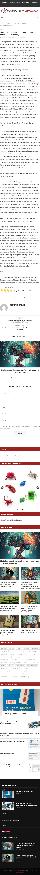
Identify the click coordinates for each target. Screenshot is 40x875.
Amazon (11, 648)
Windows (4, 676)
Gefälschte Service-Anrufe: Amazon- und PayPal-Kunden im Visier (9, 584)
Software (4, 671)
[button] (1, 359)
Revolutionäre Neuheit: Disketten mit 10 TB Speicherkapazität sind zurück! (7, 633)
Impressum (35, 2)
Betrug (26, 648)
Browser (35, 648)
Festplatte (16, 657)
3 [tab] (22, 509)
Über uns (4, 2)
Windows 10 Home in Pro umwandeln (12, 741)
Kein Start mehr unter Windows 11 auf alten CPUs (30, 631)
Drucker (13, 654)
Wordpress (23, 676)
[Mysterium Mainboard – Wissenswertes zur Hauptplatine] (34, 725)
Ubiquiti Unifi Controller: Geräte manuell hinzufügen (10, 766)
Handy (23, 659)
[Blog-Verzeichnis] (6, 832)
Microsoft (34, 662)
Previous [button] (2, 487)
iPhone (18, 662)
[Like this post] (24, 298)
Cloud (12, 651)
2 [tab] (20, 509)
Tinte (3, 673)
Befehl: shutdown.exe (7, 753)
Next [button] (37, 487)
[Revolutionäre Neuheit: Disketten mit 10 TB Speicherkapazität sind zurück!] (9, 621)
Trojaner (11, 673)
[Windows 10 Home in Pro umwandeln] (34, 744)
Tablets (30, 671)
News (8, 23)
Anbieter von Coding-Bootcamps (28, 84)
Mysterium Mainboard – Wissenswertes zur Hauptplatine (13, 723)
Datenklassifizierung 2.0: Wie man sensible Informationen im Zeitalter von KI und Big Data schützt (30, 585)
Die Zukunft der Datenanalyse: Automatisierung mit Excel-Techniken (19, 562)
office (10, 665)
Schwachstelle (32, 665)
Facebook (35, 654)
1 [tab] (17, 509)
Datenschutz (26, 2)
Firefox (25, 657)
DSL (20, 654)
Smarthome (14, 668)
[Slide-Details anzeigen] (20, 488)
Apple (19, 648)
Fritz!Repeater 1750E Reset (15, 714)
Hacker (15, 659)
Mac (26, 662)
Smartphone (25, 668)
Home (1, 23)
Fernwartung (5, 657)
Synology (21, 671)
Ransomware (20, 665)
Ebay (27, 654)
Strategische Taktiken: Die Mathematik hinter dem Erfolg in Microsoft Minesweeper (8, 609)
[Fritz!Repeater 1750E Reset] (20, 702)
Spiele (12, 671)
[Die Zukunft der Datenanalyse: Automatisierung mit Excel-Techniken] (20, 354)
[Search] (34, 17)
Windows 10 (13, 676)
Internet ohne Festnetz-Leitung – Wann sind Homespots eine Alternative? (29, 609)
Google (33, 657)
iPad (11, 662)
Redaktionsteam (11, 37)
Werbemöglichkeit (14, 2)
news (3, 665)
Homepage (31, 659)
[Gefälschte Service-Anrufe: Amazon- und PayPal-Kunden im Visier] (9, 573)
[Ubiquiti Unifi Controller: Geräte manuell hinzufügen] (34, 768)
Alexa (3, 648)
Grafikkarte (5, 659)
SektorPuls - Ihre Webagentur (11, 820)
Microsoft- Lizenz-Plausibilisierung (11, 520)
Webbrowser (28, 673)
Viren (19, 673)
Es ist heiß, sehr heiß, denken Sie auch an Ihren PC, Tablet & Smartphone (19, 734)
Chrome (4, 651)
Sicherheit (4, 668)
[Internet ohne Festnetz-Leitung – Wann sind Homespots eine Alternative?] (30, 597)
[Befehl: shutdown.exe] (34, 756)
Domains (4, 654)
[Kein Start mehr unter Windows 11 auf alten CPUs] (30, 621)
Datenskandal (32, 651)
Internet (4, 662)
